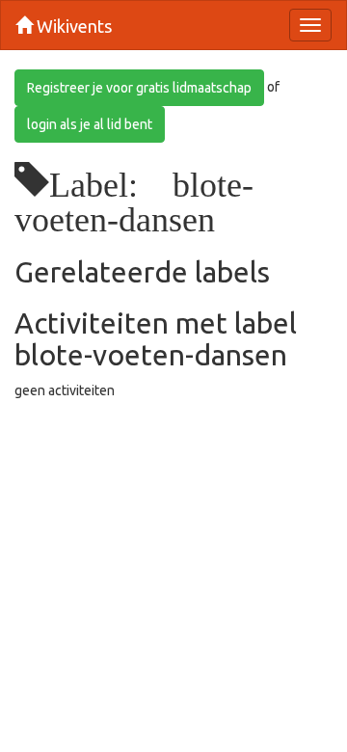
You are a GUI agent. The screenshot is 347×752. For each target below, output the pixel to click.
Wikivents (72, 26)
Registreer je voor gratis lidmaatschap (139, 87)
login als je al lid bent (89, 124)
